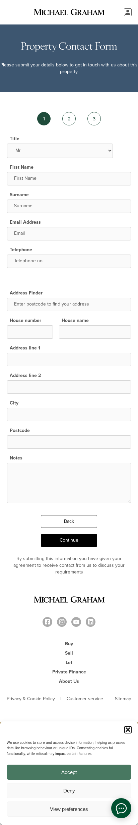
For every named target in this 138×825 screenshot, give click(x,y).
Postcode (20, 430)
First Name (21, 167)
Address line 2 (25, 375)
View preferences (69, 809)
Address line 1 (25, 348)
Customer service (85, 699)
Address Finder (26, 293)
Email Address (25, 222)
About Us (69, 681)
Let (69, 662)
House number (25, 320)
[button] (128, 729)
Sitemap (123, 699)
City (14, 403)
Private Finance (69, 671)
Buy (69, 643)
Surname (19, 194)
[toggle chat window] (121, 808)
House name (75, 320)
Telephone (21, 249)
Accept (69, 772)
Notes (16, 458)
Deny (69, 790)
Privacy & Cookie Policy (31, 699)
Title (14, 138)
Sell (69, 653)
